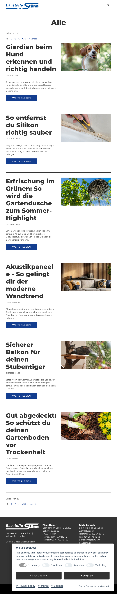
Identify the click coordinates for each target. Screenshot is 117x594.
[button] (108, 5)
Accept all (87, 575)
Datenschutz (25, 533)
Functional (56, 565)
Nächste (33, 38)
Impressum (11, 533)
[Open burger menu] (102, 5)
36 (24, 38)
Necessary (34, 565)
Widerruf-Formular (15, 536)
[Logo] (22, 5)
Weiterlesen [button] (21, 98)
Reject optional (38, 575)
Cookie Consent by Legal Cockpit (94, 586)
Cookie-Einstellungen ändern (20, 541)
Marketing (100, 565)
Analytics (78, 565)
